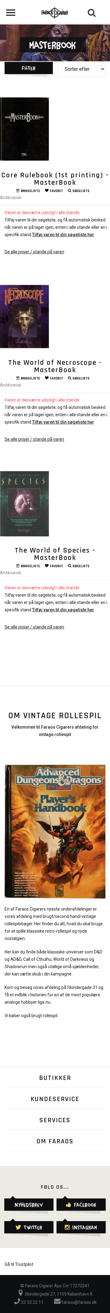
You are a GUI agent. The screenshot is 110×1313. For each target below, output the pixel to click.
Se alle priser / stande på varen (34, 251)
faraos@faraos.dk (79, 1302)
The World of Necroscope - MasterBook (55, 366)
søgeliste (81, 191)
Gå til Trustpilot (19, 1264)
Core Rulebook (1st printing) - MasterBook (55, 179)
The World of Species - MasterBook (55, 554)
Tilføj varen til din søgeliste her (63, 234)
